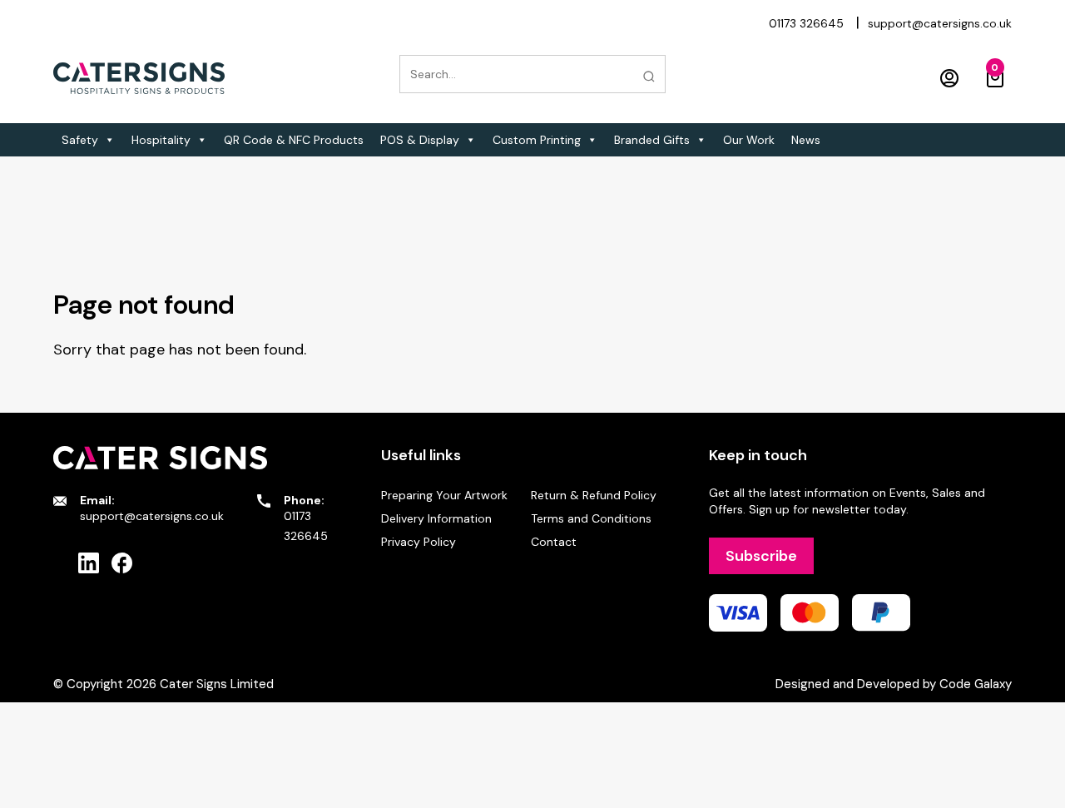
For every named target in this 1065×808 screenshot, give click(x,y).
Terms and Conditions (591, 518)
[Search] (649, 76)
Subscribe (761, 556)
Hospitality (161, 139)
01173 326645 (806, 23)
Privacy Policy (418, 541)
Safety (80, 139)
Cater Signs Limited (217, 684)
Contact (554, 541)
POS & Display (419, 139)
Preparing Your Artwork (444, 495)
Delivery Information (436, 518)
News (805, 139)
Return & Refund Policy (593, 495)
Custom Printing (537, 139)
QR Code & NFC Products (294, 139)
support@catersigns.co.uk (940, 23)
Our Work (749, 139)
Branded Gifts (652, 139)
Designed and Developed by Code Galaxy (893, 684)
